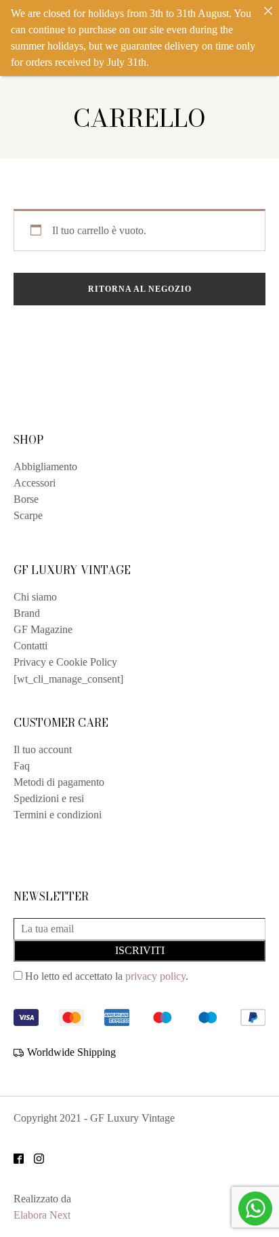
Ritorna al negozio (140, 289)
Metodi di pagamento (59, 782)
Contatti (30, 645)
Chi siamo (35, 597)
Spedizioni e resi (49, 798)
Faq (22, 766)
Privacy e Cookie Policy (65, 662)
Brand (27, 613)
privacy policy (155, 976)
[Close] (268, 11)
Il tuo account (43, 749)
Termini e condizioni (58, 814)
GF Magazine (43, 629)
